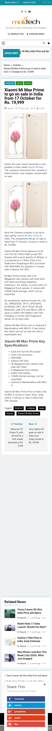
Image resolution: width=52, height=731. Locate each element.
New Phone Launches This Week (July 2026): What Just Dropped (10, 3)
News (19, 83)
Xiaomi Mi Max (36, 167)
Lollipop (31, 408)
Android (9, 83)
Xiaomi (28, 83)
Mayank (10, 108)
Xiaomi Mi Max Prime (28, 235)
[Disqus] (26, 489)
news (41, 408)
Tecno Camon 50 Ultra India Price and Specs (29, 51)
